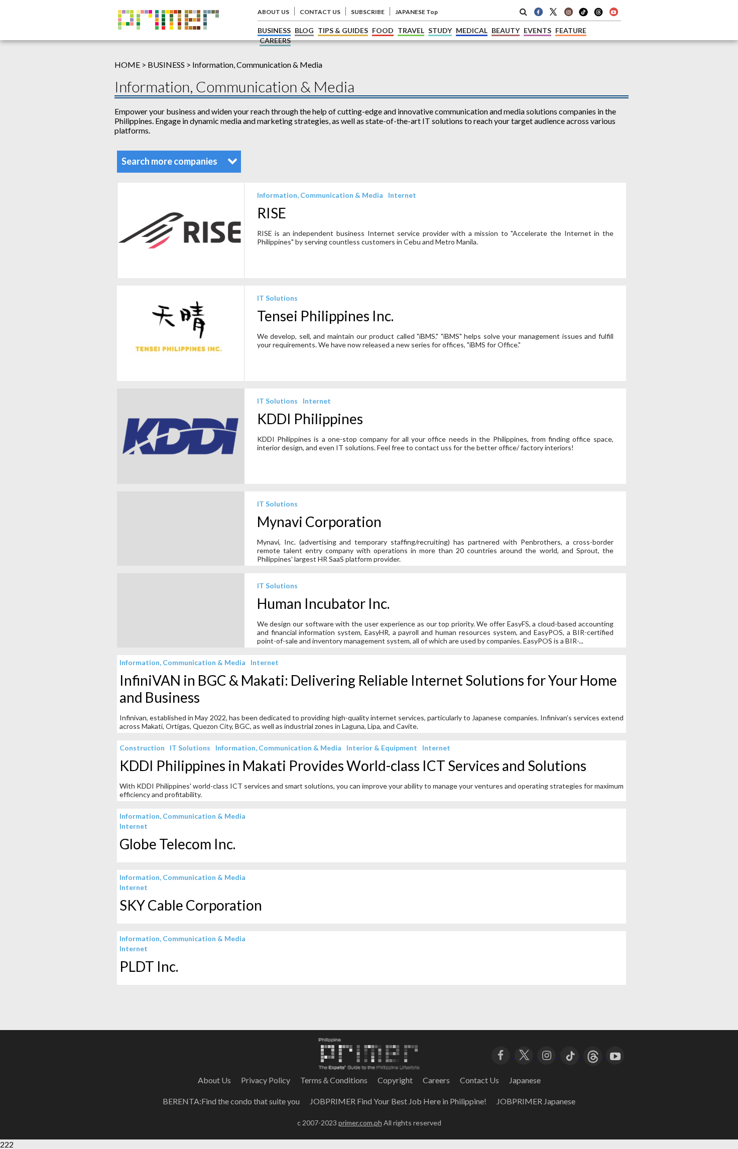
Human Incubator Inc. (323, 603)
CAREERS (275, 40)
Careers (436, 1080)
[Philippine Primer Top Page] (168, 37)
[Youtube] (613, 12)
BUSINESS (274, 30)
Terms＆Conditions (333, 1080)
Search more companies (170, 161)
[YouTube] (615, 1055)
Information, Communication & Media (320, 195)
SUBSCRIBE (368, 12)
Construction (142, 747)
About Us (214, 1080)
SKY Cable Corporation (190, 905)
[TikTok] (583, 15)
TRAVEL (411, 30)
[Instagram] (568, 12)
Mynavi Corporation (319, 521)
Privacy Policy (265, 1080)
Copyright (395, 1080)
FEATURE (570, 30)
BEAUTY (505, 30)
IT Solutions (277, 298)
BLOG (304, 30)
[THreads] (598, 15)
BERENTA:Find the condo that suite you (231, 1101)
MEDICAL (471, 30)
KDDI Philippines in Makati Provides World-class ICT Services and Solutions (352, 765)
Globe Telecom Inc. (177, 843)
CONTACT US (320, 12)
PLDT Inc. (148, 966)
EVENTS (537, 30)
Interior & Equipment (381, 747)
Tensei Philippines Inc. (325, 315)
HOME (127, 64)
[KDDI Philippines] (180, 480)
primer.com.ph (360, 1122)
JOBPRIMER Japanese (536, 1101)
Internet (402, 195)
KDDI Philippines (310, 418)
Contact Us (479, 1080)
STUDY (440, 30)
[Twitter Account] (553, 12)
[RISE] (180, 275)
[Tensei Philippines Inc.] (180, 377)
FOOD (383, 30)
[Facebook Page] (538, 12)
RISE (271, 212)
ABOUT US (273, 12)
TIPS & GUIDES (343, 30)
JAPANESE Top (416, 12)
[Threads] (593, 1055)
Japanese (525, 1080)
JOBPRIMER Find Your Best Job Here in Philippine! (398, 1101)
